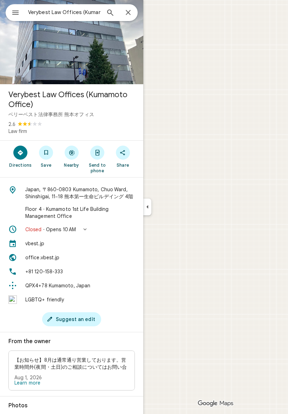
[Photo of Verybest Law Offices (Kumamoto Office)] (71, 42)
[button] (71, 229)
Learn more (27, 383)
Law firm (17, 131)
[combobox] (64, 12)
